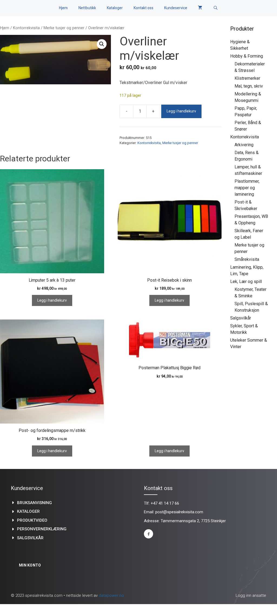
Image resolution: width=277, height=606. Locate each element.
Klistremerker (247, 78)
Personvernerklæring (42, 529)
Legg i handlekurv (181, 111)
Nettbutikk (87, 8)
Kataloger (115, 8)
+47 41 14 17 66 (165, 503)
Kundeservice (175, 8)
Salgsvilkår (240, 318)
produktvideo (32, 520)
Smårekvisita (247, 259)
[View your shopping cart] (200, 8)
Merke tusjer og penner (64, 27)
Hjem (63, 8)
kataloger (28, 511)
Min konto (30, 565)
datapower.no (111, 595)
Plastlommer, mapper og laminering (247, 188)
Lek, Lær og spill (246, 281)
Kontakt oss (143, 8)
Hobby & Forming (246, 56)
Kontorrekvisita (26, 27)
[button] (102, 44)
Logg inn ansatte (251, 595)
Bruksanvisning (34, 502)
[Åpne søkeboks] (215, 8)
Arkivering (244, 144)
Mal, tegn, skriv (249, 86)
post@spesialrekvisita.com (179, 512)
